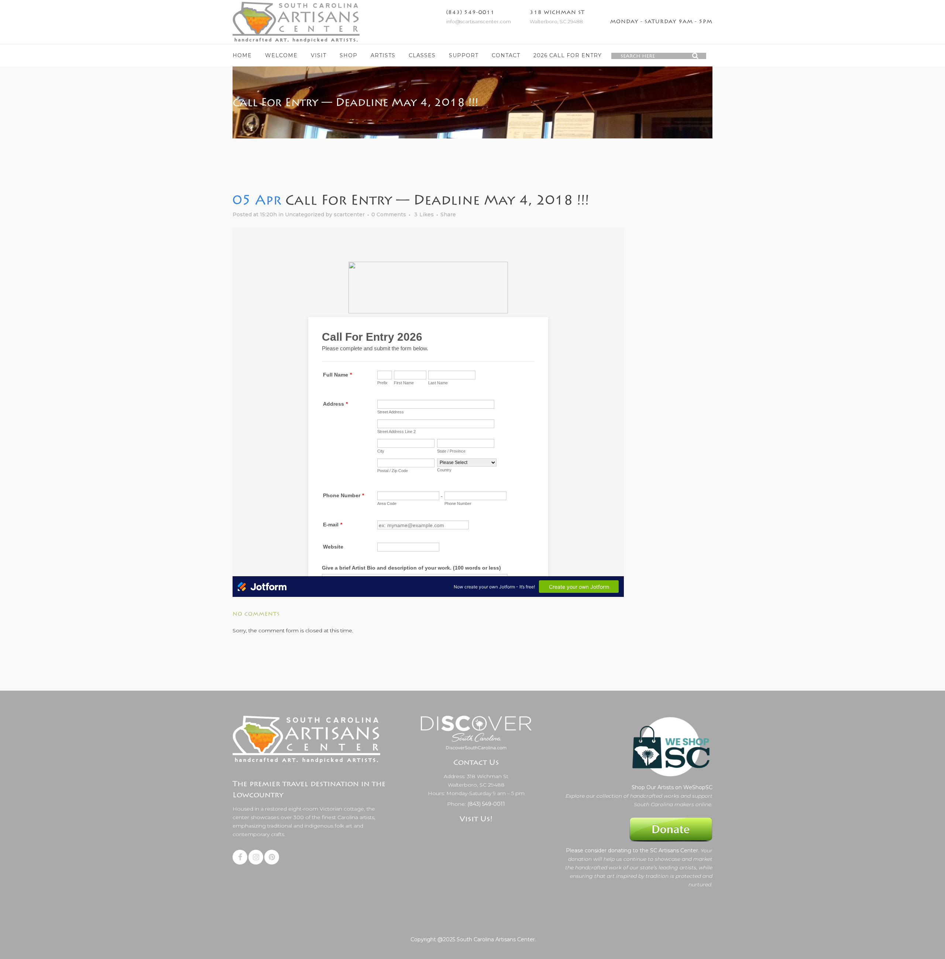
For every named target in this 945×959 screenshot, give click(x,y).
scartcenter (349, 214)
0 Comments (388, 214)
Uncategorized (304, 214)
